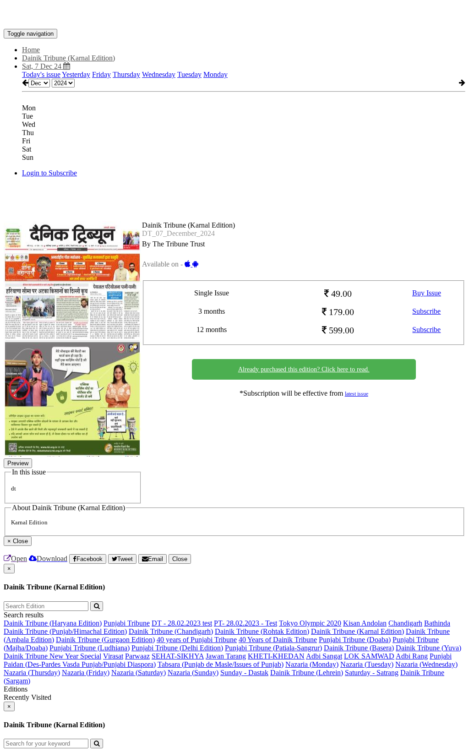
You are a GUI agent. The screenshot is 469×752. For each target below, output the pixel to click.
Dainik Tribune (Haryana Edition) (53, 623)
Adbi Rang (412, 656)
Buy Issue (426, 293)
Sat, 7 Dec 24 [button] (42, 66)
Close (179, 559)
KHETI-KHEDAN (276, 656)
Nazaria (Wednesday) (426, 664)
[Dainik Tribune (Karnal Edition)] (234, 15)
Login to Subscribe (49, 173)
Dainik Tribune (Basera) (359, 648)
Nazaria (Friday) (85, 672)
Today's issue (41, 74)
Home (31, 50)
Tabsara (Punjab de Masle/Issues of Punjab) (221, 664)
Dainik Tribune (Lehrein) (306, 672)
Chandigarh (405, 623)
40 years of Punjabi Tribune (197, 639)
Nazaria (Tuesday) (366, 664)
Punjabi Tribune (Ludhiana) (89, 648)
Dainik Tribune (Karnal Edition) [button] (68, 58)
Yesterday (76, 74)
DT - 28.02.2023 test (182, 623)
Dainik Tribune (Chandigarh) (171, 631)
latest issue (356, 394)
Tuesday (189, 74)
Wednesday (158, 74)
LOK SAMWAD (369, 656)
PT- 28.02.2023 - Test (245, 623)
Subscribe (426, 311)
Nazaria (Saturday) (138, 672)
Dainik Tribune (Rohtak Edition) (262, 631)
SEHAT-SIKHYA (178, 656)
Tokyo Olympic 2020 (310, 623)
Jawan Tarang (226, 656)
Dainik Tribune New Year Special (52, 656)
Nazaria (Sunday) (193, 672)
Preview (17, 463)
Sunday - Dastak (244, 672)
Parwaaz (137, 656)
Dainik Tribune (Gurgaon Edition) (105, 639)
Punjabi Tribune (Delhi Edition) (177, 648)
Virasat (113, 656)
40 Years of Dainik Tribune (278, 639)
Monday (215, 74)
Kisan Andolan (365, 623)
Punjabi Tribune (127, 623)
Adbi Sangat (324, 656)
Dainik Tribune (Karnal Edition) (357, 631)
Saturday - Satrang (371, 672)
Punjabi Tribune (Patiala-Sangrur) (273, 648)
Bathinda (437, 623)
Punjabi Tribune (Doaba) (355, 639)
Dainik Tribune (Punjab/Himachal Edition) (65, 631)
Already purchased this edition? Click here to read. (304, 369)
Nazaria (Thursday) (32, 672)
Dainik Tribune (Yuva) (428, 648)
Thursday (126, 74)
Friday (101, 74)
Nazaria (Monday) (311, 664)
